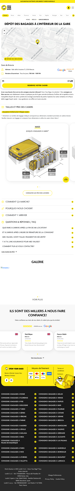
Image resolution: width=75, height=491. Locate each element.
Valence (61, 429)
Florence (26, 15)
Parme (22, 420)
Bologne (54, 15)
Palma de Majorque (9, 443)
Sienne (60, 417)
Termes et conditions (60, 370)
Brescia (5, 15)
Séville (23, 429)
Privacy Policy (49, 479)
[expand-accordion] (33, 394)
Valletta (23, 461)
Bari (61, 15)
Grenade (61, 433)
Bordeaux (62, 452)
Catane (61, 413)
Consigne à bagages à (10, 394)
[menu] (72, 7)
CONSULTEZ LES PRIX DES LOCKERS (37, 193)
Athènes (23, 457)
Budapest (61, 457)
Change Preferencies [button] (54, 475)
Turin (67, 15)
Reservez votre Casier (38, 85)
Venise (34, 15)
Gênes (22, 413)
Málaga (23, 433)
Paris (22, 448)
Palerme (61, 409)
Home (28, 19)
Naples (47, 15)
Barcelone (62, 426)
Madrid (23, 426)
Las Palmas (62, 441)
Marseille (62, 448)
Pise (40, 15)
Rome (12, 15)
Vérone (23, 417)
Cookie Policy (60, 479)
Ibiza (22, 437)
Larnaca (61, 461)
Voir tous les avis (36, 358)
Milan (19, 15)
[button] (37, 41)
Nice (22, 452)
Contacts (60, 374)
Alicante (61, 437)
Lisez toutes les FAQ (8, 252)
